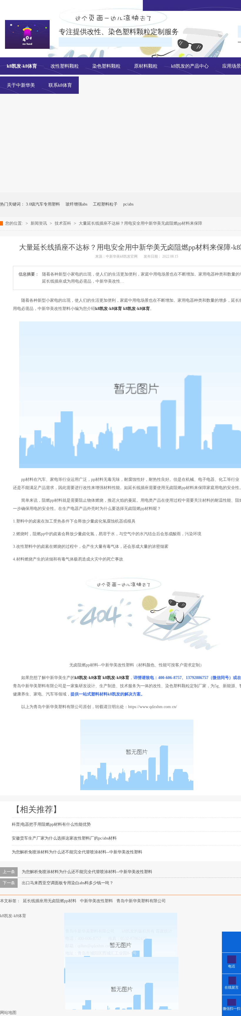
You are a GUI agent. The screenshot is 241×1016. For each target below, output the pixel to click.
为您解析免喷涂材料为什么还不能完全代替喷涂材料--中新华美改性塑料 (77, 852)
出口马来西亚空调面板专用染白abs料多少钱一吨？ (67, 883)
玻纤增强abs (76, 204)
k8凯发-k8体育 (22, 66)
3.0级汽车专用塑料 (43, 204)
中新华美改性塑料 (96, 901)
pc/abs (128, 204)
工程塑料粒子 (105, 204)
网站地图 (8, 1012)
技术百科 (63, 223)
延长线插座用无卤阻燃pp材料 (49, 901)
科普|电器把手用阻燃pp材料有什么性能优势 (51, 824)
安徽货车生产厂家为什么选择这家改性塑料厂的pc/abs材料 (64, 838)
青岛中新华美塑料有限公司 (141, 901)
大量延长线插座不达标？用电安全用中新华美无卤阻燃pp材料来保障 (140, 223)
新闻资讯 (39, 223)
